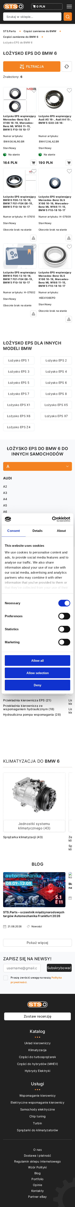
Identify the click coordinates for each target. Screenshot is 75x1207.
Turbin (37, 1123)
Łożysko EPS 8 (56, 393)
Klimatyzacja (37, 1050)
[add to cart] (33, 163)
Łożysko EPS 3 (19, 371)
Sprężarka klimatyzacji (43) (23, 837)
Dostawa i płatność (37, 1155)
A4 (5, 499)
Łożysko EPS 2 (56, 360)
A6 (5, 511)
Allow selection (37, 673)
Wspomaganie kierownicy (37, 1095)
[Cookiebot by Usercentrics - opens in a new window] (53, 519)
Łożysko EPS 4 (56, 371)
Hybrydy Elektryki (37, 1071)
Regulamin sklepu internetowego (37, 1161)
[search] (68, 16)
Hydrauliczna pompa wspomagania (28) (32, 714)
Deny (37, 685)
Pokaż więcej (37, 943)
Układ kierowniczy (37, 1043)
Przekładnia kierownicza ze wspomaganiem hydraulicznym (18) (28, 707)
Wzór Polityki (37, 1167)
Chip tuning (37, 1116)
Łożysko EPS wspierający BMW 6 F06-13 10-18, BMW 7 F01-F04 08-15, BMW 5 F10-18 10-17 (19, 201)
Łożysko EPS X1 (18, 405)
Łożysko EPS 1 (18, 360)
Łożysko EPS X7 (56, 416)
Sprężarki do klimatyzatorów (37, 1130)
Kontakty (37, 1191)
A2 (5, 486)
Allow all (37, 660)
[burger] (69, 6)
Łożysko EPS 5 (19, 382)
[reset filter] (66, 66)
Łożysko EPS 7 (18, 393)
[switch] (64, 616)
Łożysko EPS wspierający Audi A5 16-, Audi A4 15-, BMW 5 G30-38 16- (55, 119)
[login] (33, 90)
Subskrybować (59, 968)
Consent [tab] (13, 530)
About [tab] (61, 530)
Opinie (37, 1185)
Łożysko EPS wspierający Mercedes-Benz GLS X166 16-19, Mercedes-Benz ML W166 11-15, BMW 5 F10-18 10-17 (19, 123)
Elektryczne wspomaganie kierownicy (37, 1102)
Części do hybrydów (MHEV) (37, 1064)
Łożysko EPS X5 (56, 405)
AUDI (7, 478)
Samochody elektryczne (37, 1109)
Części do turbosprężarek (37, 1057)
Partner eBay (37, 1196)
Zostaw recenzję (37, 1016)
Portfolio (37, 1179)
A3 (5, 493)
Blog (37, 1173)
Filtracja (35, 66)
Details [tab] (37, 530)
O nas (37, 1149)
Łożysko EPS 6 (56, 382)
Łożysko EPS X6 (18, 416)
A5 (5, 505)
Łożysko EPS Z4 (18, 427)
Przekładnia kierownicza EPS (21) (27, 700)
